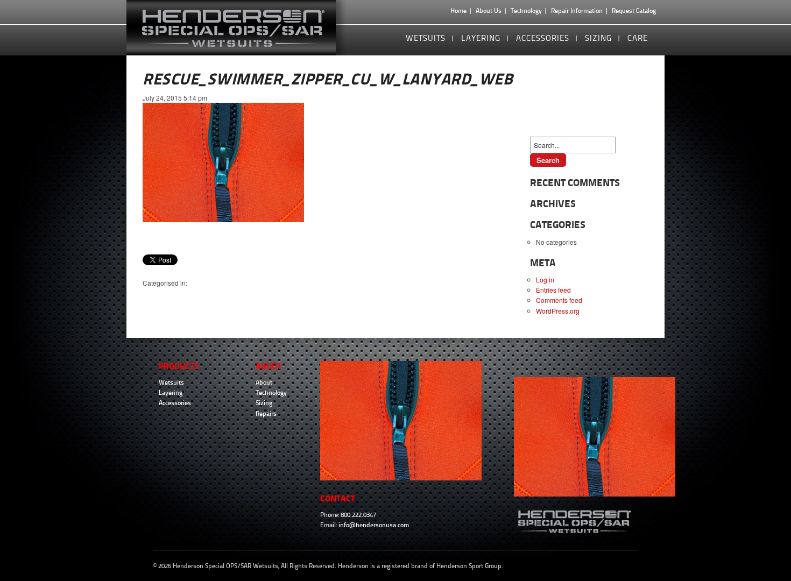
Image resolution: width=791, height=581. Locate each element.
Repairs (266, 413)
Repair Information (577, 11)
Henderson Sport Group (469, 566)
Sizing (598, 38)
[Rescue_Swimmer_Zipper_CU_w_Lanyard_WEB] (223, 219)
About (264, 382)
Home (458, 11)
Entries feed (553, 289)
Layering (480, 38)
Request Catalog (634, 11)
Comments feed (559, 299)
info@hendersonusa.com (373, 525)
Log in (545, 279)
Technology (526, 11)
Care (637, 38)
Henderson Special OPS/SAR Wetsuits (241, 27)
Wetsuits (426, 38)
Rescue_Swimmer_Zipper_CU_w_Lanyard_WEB (328, 79)
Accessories (542, 38)
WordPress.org (558, 310)
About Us (489, 11)
